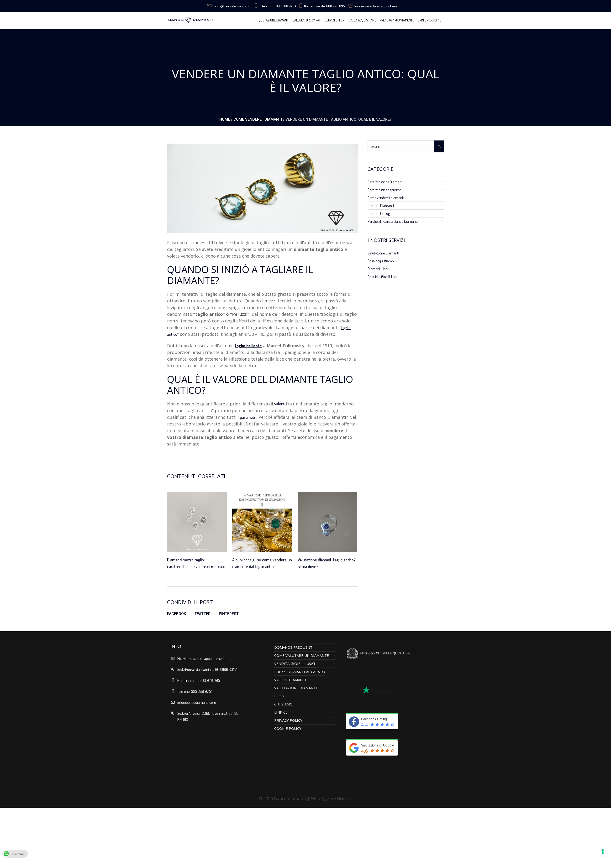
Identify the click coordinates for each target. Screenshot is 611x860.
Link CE (281, 712)
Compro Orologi (379, 213)
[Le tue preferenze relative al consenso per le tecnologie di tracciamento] (602, 851)
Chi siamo (283, 704)
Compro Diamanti (381, 205)
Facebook (176, 613)
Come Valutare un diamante (301, 655)
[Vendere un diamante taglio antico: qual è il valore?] (262, 187)
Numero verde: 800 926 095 (324, 6)
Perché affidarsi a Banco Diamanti (393, 221)
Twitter (203, 613)
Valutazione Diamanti (383, 253)
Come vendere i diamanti (257, 119)
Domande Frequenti (294, 647)
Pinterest (229, 613)
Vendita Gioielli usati (295, 663)
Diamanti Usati (378, 268)
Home (224, 119)
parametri (248, 417)
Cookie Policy (287, 728)
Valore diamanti (290, 679)
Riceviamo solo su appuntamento (378, 6)
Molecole (345, 798)
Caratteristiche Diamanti (385, 182)
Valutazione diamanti (295, 687)
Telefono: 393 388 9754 (279, 6)
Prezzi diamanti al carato (299, 671)
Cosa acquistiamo (381, 261)
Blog (279, 696)
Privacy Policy (288, 720)
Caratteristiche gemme (384, 189)
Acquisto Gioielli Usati (383, 276)
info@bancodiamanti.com (233, 6)
